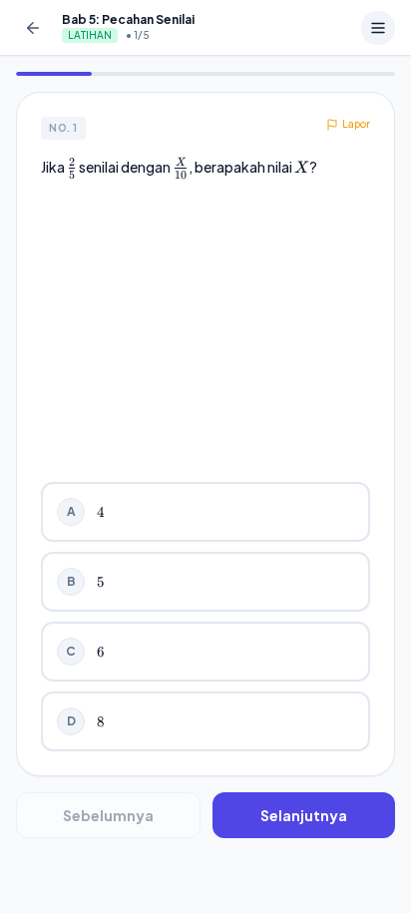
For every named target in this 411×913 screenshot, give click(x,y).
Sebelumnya (108, 815)
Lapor (356, 124)
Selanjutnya (303, 815)
